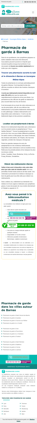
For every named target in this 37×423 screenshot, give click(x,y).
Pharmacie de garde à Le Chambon (13, 334)
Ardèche (30, 39)
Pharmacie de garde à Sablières (12, 344)
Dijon (22, 414)
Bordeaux (6, 411)
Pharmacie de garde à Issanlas (12, 318)
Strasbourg (24, 408)
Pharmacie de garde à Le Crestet (12, 323)
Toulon (23, 406)
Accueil (5, 39)
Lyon (4, 403)
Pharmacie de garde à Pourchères (13, 331)
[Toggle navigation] (33, 12)
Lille (4, 414)
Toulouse (24, 403)
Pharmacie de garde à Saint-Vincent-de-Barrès (16, 315)
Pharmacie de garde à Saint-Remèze (13, 342)
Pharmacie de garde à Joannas (12, 349)
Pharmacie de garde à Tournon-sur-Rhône (15, 320)
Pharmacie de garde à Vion (11, 328)
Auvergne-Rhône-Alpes (18, 39)
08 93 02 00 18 (30, 2)
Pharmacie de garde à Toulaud (12, 336)
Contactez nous (20, 214)
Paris (4, 406)
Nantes (23, 411)
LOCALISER (30, 26)
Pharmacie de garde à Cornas (11, 347)
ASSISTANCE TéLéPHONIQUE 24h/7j (18, 366)
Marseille (6, 408)
